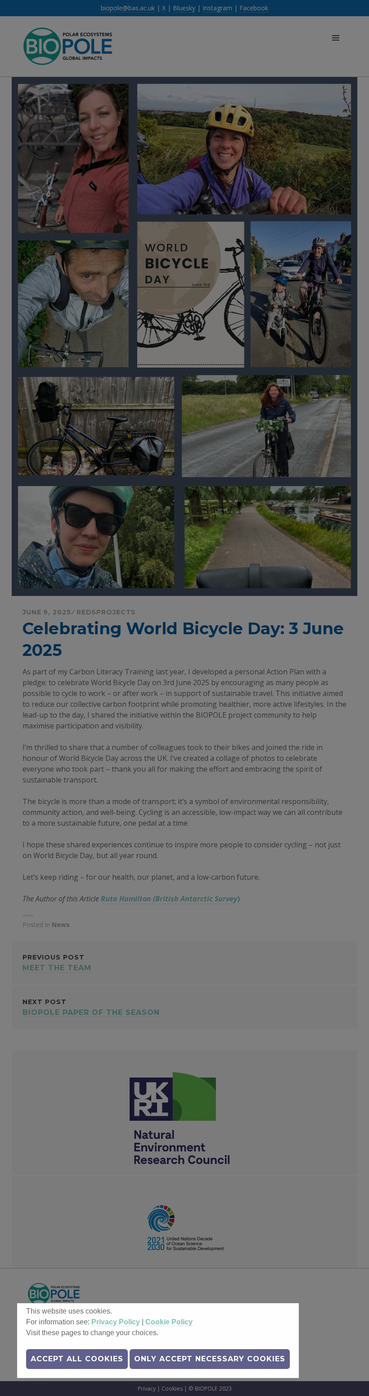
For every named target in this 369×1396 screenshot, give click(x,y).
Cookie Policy (169, 1322)
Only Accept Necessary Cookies (209, 1359)
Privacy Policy (115, 1322)
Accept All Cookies (77, 1359)
